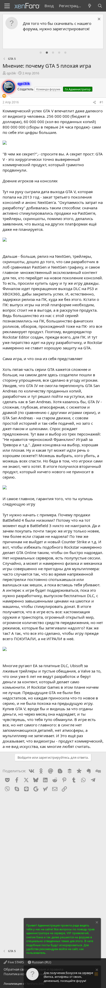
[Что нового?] (90, 6)
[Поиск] (100, 6)
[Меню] (7, 6)
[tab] (41, 52)
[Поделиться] (94, 102)
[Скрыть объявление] (98, 19)
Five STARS (15, 962)
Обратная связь (16, 969)
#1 (101, 102)
